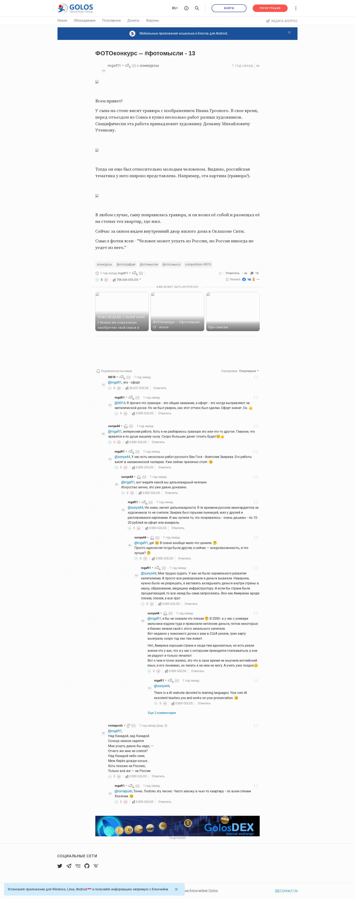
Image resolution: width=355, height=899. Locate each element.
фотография (126, 264)
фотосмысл (171, 264)
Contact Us (288, 891)
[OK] (254, 279)
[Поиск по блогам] (197, 8)
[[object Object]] (246, 273)
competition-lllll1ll (198, 264)
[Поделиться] (220, 273)
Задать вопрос (284, 21)
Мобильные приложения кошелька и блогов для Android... (184, 33)
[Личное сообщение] (134, 65)
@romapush (123, 791)
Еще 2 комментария (162, 713)
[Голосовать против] (106, 279)
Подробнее (177, 838)
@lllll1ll (120, 403)
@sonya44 (122, 457)
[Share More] (258, 279)
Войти (229, 8)
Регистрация (270, 8)
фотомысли (149, 264)
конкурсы (149, 65)
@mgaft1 (115, 382)
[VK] (249, 279)
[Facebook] (244, 279)
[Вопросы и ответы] (186, 8)
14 (256, 273)
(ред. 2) (153, 725)
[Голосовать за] (97, 279)
